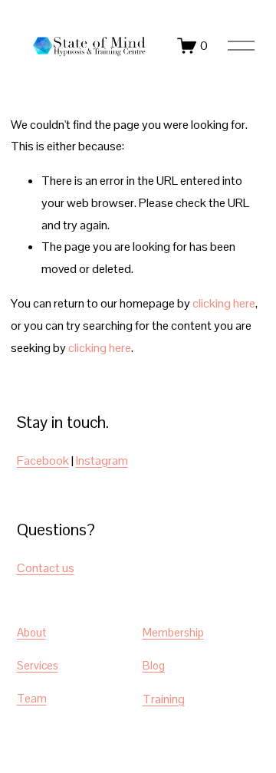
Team (32, 698)
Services (37, 665)
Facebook (43, 460)
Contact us (45, 568)
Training (164, 699)
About (31, 632)
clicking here (223, 303)
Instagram (102, 460)
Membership (173, 632)
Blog (154, 665)
